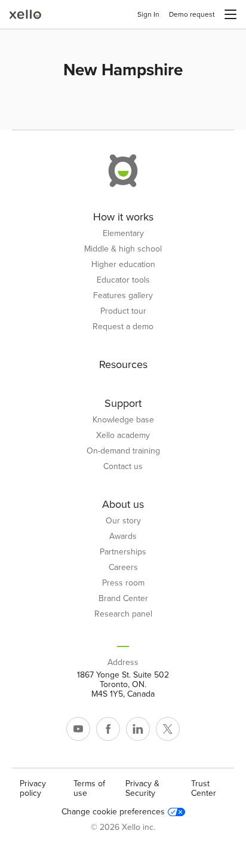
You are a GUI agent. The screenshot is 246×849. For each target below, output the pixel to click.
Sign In (148, 14)
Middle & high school (123, 249)
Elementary (123, 233)
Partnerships (123, 552)
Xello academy (123, 435)
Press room (123, 583)
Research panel (123, 614)
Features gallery (123, 296)
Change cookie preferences (113, 812)
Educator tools (123, 280)
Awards (123, 536)
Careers (123, 567)
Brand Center (123, 598)
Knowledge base (123, 420)
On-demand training (123, 451)
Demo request (192, 14)
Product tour (123, 311)
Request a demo (123, 327)
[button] (230, 14)
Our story (123, 521)
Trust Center (203, 788)
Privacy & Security (142, 788)
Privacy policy (33, 788)
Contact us (123, 466)
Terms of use (89, 788)
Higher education (123, 264)
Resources (123, 364)
